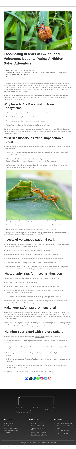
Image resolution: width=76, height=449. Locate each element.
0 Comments (10, 77)
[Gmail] (49, 378)
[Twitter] (46, 378)
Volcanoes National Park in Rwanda (15, 87)
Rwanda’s (30, 244)
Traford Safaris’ (12, 301)
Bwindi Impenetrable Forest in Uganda (52, 85)
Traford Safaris (8, 323)
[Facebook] (26, 378)
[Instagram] (42, 378)
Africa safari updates (13, 72)
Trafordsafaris (11, 70)
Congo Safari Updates (30, 72)
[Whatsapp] (38, 378)
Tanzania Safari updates (20, 74)
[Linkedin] (34, 378)
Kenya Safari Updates (47, 72)
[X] (30, 378)
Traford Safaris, (10, 95)
